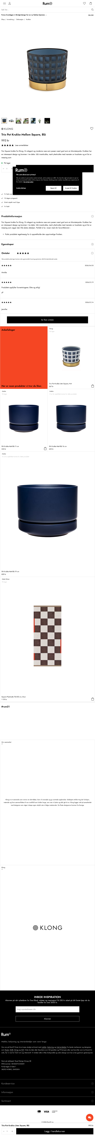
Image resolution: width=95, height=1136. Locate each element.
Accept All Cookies (71, 188)
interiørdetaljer (62, 1047)
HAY (22, 1050)
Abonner (47, 1018)
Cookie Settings (21, 188)
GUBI (11, 1050)
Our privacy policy (28, 182)
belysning (50, 1047)
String (16, 1050)
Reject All (54, 188)
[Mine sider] (10, 3)
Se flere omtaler (47, 319)
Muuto (7, 1050)
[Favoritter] (84, 3)
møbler (44, 1047)
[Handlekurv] (91, 3)
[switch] (47, 216)
